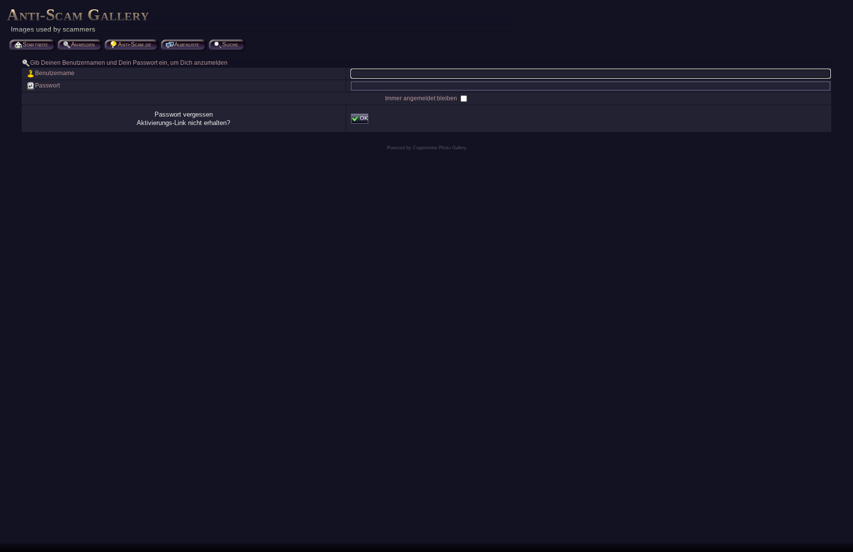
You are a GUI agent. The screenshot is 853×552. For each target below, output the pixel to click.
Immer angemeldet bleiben (422, 98)
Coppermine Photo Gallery (439, 147)
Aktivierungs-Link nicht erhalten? (183, 123)
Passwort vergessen (184, 114)
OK (364, 118)
